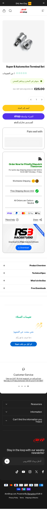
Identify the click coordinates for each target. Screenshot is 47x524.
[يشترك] (7, 461)
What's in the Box (38, 280)
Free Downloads (38, 288)
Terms (22, 498)
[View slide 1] (28, 386)
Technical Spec (39, 273)
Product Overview (38, 265)
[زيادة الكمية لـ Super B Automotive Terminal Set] (31, 99)
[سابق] (43, 3)
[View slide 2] (25, 386)
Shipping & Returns (31, 498)
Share (35, 220)
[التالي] (3, 3)
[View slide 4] (19, 386)
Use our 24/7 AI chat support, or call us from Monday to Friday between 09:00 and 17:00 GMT (23, 379)
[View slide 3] (22, 386)
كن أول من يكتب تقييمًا (23, 344)
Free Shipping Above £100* (22, 191)
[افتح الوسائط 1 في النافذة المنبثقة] (23, 41)
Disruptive (31, 494)
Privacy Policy (13, 498)
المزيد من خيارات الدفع (23, 122)
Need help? (10, 220)
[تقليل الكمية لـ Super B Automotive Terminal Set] (41, 99)
